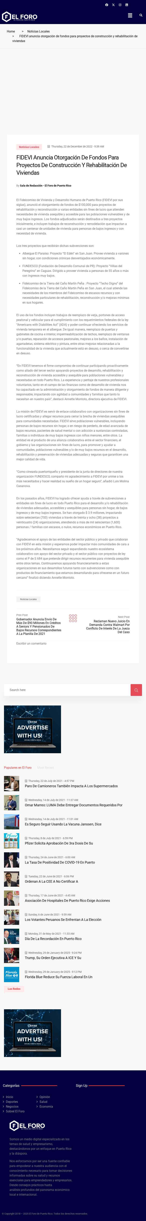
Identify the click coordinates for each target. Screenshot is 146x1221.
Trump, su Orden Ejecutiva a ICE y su (53, 958)
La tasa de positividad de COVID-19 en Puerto (60, 862)
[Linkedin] (127, 5)
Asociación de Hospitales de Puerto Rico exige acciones (67, 901)
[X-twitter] (113, 5)
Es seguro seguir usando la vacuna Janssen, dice (63, 824)
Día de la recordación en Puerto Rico (53, 939)
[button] (130, 15)
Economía (46, 1106)
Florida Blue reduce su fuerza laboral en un (58, 977)
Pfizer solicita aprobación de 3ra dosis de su (59, 843)
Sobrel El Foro (15, 1111)
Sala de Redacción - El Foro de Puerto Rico (45, 185)
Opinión (45, 1097)
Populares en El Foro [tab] (18, 767)
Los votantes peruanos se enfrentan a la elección (63, 920)
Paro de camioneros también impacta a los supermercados (71, 786)
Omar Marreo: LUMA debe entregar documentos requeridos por (73, 805)
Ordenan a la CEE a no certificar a (51, 881)
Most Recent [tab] (45, 767)
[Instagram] (120, 5)
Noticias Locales (38, 31)
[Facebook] (107, 5)
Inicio (9, 1097)
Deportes (12, 1102)
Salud (43, 1102)
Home (11, 31)
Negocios (12, 1106)
